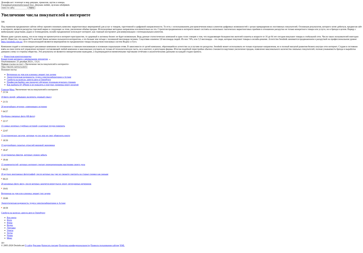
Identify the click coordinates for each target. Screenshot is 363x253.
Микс (12, 89)
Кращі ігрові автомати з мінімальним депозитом (24, 59)
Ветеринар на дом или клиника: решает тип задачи (31, 74)
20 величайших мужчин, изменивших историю (24, 106)
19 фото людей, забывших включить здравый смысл (26, 97)
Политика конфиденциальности (74, 245)
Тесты (10, 233)
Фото (9, 220)
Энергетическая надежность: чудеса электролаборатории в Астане (39, 77)
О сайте (28, 245)
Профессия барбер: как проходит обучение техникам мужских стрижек (41, 82)
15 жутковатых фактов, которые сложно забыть (24, 155)
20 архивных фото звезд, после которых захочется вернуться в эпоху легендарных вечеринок (46, 184)
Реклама (37, 245)
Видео (10, 225)
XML (122, 245)
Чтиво (10, 235)
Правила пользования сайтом (104, 245)
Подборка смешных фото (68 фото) (18, 116)
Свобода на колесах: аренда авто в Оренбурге (29, 79)
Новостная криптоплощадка (17, 56)
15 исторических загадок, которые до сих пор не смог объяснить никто (35, 135)
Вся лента (11, 217)
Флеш (9, 222)
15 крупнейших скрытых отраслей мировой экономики (28, 145)
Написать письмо (49, 245)
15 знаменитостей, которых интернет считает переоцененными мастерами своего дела (43, 164)
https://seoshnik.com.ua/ (12, 41)
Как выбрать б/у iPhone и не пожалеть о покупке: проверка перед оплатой (43, 84)
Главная (5, 89)
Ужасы (10, 230)
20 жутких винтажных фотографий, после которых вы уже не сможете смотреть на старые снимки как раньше (54, 174)
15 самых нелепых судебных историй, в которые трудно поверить (33, 126)
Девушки (11, 228)
